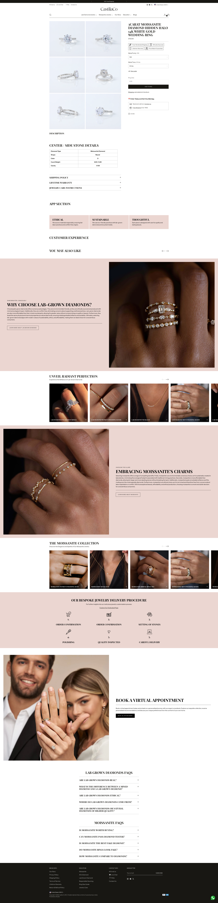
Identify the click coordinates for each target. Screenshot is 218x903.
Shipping (131, 92)
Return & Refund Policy (56, 887)
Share (132, 113)
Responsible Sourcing (86, 881)
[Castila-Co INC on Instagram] (147, 5)
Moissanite (82, 871)
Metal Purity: (133, 53)
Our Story (52, 871)
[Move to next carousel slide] (167, 250)
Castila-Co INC (63, 895)
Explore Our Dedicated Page (109, 608)
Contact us (148, 104)
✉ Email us (112, 871)
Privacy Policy (53, 875)
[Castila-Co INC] (109, 9)
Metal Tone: (134, 62)
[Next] (126, 1)
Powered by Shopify (54, 896)
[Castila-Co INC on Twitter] (152, 5)
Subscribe (159, 873)
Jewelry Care (83, 887)
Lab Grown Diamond (86, 878)
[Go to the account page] (164, 15)
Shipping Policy (54, 878)
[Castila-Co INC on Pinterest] (149, 5)
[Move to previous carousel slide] (163, 251)
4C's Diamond (83, 875)
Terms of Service (54, 881)
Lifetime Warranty (55, 884)
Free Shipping (137, 108)
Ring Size (131, 78)
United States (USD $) (161, 4)
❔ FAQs (112, 878)
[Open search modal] (50, 15)
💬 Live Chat (113, 875)
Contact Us (112, 881)
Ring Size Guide (84, 884)
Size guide (134, 71)
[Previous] (91, 1)
